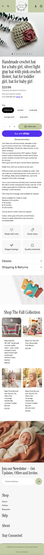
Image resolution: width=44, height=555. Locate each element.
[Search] (8, 6)
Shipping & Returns (15, 267)
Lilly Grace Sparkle (17, 547)
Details (6, 261)
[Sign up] (38, 481)
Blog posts (6, 509)
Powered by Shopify (31, 547)
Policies (5, 505)
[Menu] (3, 6)
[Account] (35, 6)
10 (32, 54)
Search (4, 501)
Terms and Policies (22, 552)
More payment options (22, 139)
